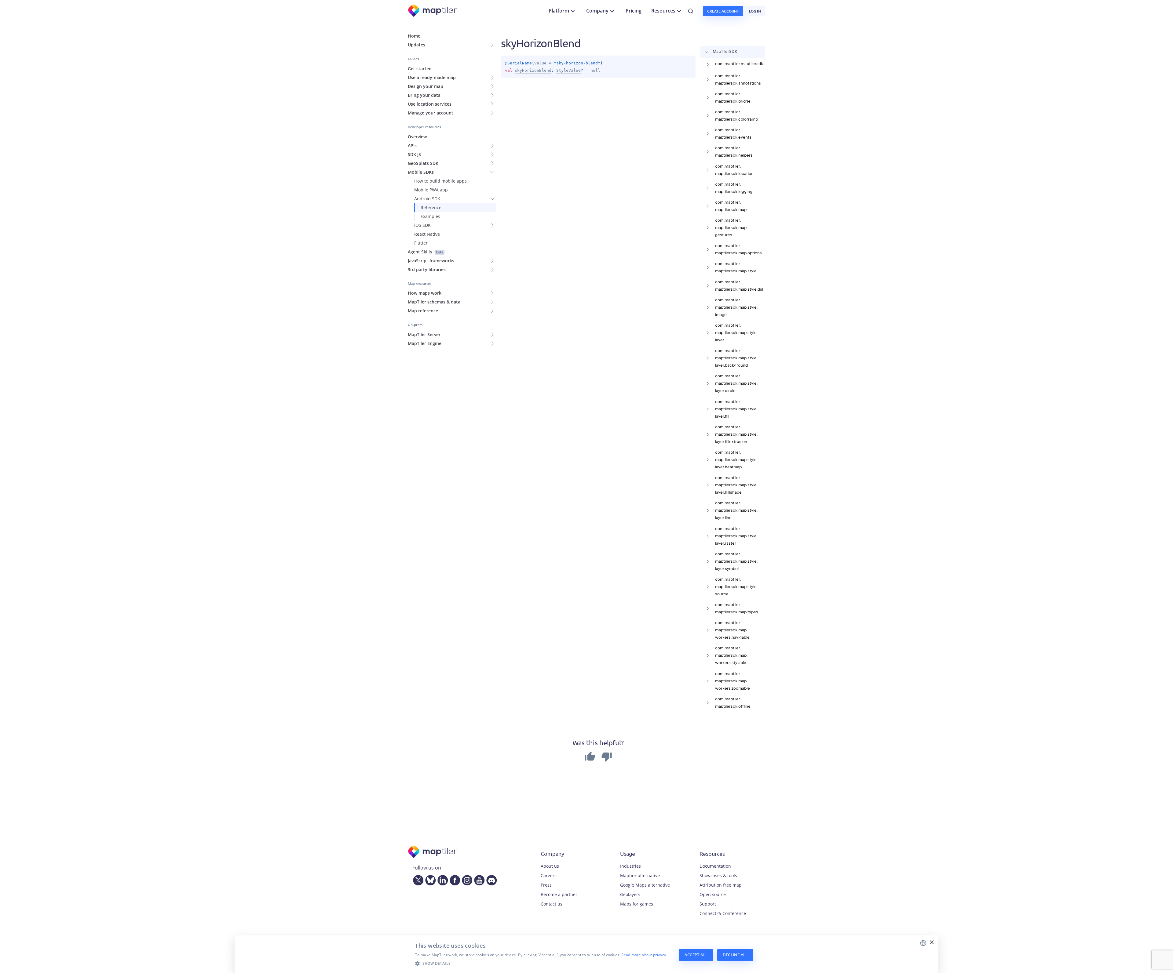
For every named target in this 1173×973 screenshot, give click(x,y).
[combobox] (923, 943)
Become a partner (559, 894)
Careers (549, 875)
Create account (723, 11)
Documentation (715, 866)
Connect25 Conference (723, 913)
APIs (412, 145)
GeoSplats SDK (423, 163)
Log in (755, 11)
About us (550, 866)
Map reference (423, 311)
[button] (540, 963)
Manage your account (430, 113)
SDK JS (414, 154)
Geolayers (630, 894)
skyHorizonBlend (533, 70)
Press (546, 885)
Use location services (429, 104)
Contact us (551, 904)
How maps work (424, 293)
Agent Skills (425, 252)
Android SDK (427, 198)
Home (414, 36)
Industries (630, 866)
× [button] (931, 942)
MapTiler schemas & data (434, 302)
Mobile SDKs (421, 172)
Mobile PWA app (431, 190)
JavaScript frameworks (431, 260)
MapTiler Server (424, 334)
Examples (430, 216)
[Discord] (490, 879)
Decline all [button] (735, 954)
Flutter (421, 243)
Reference (431, 207)
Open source (713, 894)
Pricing (633, 10)
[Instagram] (466, 879)
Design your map (425, 86)
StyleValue (568, 70)
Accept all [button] (696, 954)
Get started (420, 68)
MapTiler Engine (424, 343)
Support (708, 904)
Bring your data (424, 95)
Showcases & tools (718, 875)
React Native (427, 234)
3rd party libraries (427, 269)
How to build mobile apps (440, 181)
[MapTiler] (433, 11)
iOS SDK (422, 225)
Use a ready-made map (432, 77)
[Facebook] (454, 879)
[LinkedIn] (441, 879)
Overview (417, 137)
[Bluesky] (429, 879)
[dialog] (586, 954)
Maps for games (636, 904)
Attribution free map (721, 885)
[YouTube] (478, 879)
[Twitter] (417, 879)
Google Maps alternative (645, 885)
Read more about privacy (643, 954)
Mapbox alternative (640, 875)
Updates (416, 45)
